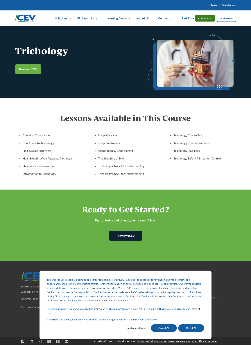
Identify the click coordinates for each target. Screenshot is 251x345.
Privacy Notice (97, 288)
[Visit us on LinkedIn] (31, 341)
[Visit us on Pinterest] (57, 341)
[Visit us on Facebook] (24, 341)
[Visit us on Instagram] (40, 341)
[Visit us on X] (49, 341)
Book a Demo (226, 18)
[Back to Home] (25, 17)
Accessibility (197, 341)
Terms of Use (159, 341)
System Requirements (179, 341)
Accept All (163, 327)
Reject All (191, 327)
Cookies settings (136, 327)
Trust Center (211, 341)
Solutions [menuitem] (61, 18)
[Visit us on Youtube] (65, 341)
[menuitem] (214, 5)
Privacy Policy (145, 341)
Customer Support (32, 307)
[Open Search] (188, 17)
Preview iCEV (205, 18)
